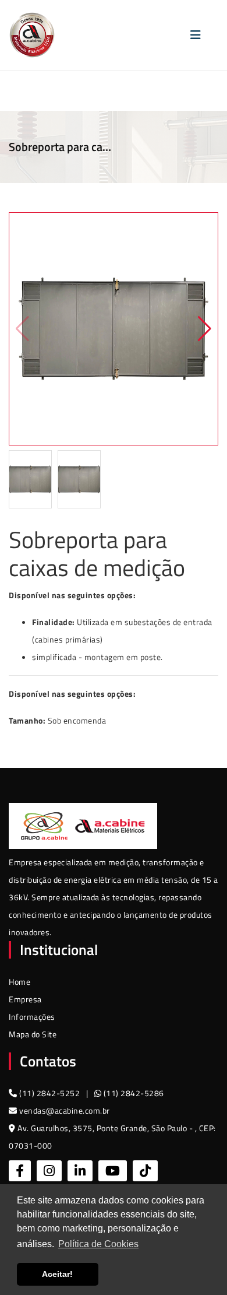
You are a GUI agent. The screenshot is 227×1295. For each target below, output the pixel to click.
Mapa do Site (32, 1034)
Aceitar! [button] (57, 1274)
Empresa (25, 999)
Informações (32, 1016)
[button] (204, 329)
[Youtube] (112, 1170)
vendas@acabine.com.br (63, 1110)
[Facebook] (20, 1170)
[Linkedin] (80, 1170)
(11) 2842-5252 (49, 1093)
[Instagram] (49, 1170)
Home (19, 981)
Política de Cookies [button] (98, 1244)
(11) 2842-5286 (132, 1093)
